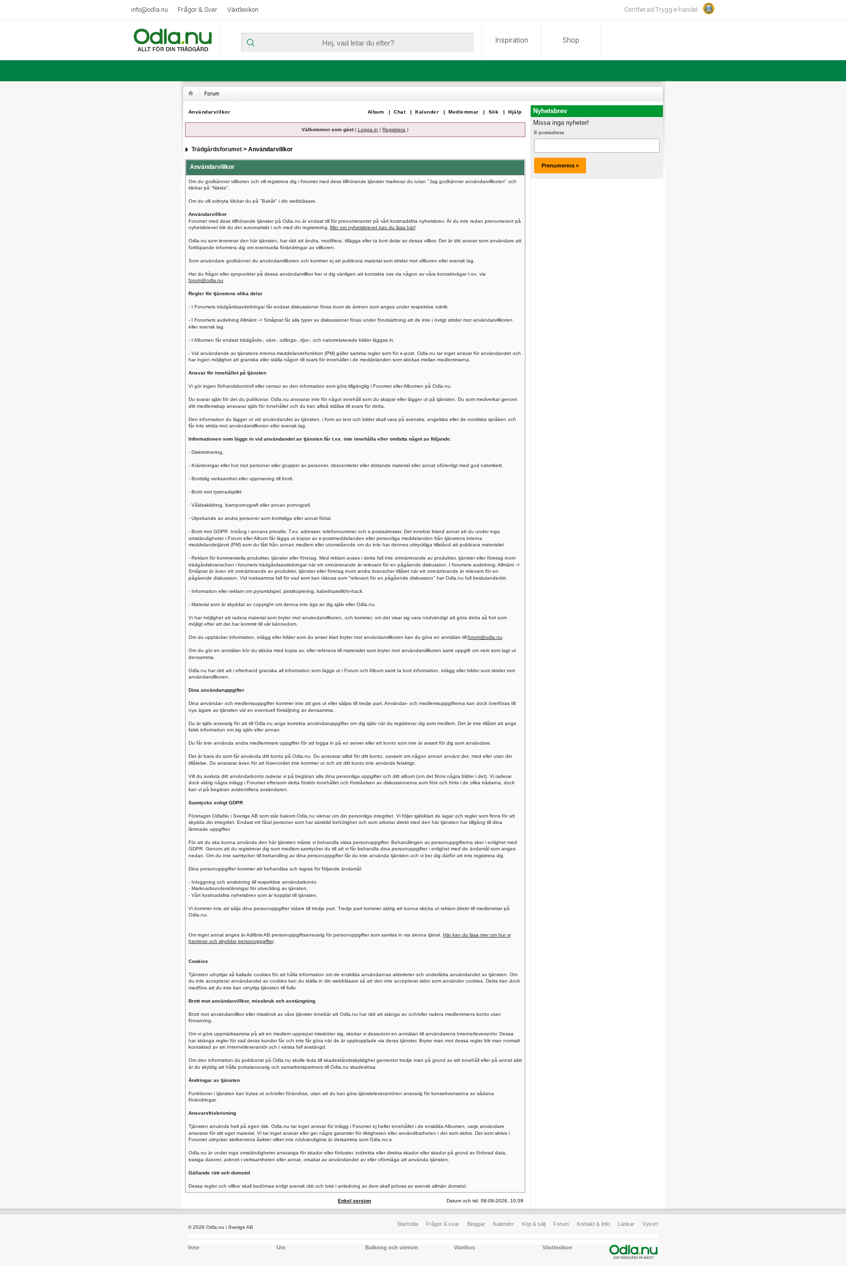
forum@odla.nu (205, 280)
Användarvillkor (209, 112)
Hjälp (515, 112)
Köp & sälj (533, 1224)
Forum (561, 1224)
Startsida (407, 1224)
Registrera (393, 129)
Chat (399, 112)
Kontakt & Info (593, 1224)
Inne (193, 1247)
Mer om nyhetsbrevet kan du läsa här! (373, 227)
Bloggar (476, 1224)
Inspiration (511, 40)
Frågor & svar (442, 1224)
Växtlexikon (242, 9)
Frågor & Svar (197, 9)
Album (376, 112)
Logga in (368, 129)
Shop (571, 40)
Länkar (626, 1224)
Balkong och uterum (391, 1247)
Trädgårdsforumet (216, 149)
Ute (281, 1247)
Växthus (464, 1247)
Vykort (650, 1224)
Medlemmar (463, 112)
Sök (494, 112)
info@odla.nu (149, 9)
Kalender (427, 112)
